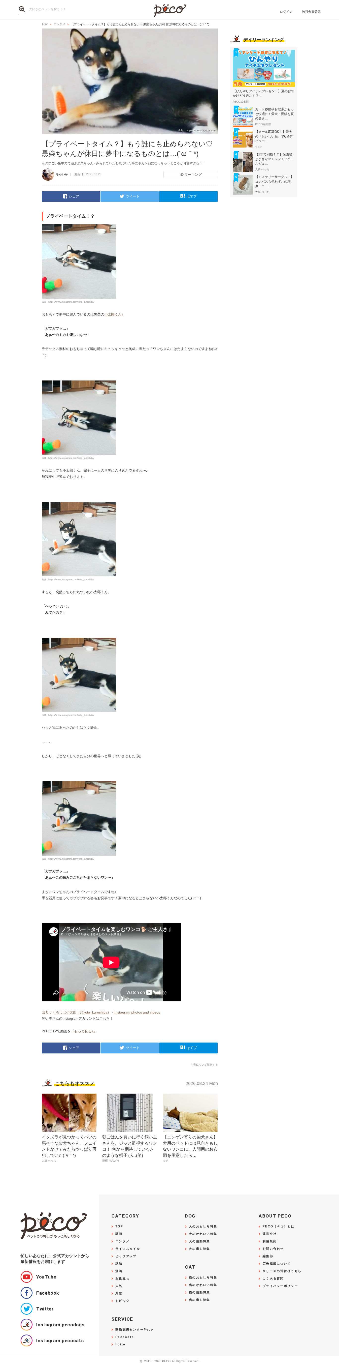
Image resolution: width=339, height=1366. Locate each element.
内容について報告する (204, 1064)
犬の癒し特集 (199, 1248)
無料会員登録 (311, 11)
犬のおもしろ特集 (203, 1226)
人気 (119, 1286)
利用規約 (270, 1241)
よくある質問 (273, 1278)
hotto (120, 1344)
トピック (122, 1301)
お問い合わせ (273, 1248)
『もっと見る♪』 (84, 1031)
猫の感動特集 (199, 1292)
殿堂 (119, 1293)
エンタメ (122, 1241)
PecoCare (124, 1337)
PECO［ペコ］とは (279, 1226)
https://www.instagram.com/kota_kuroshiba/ (71, 302)
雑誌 (119, 1263)
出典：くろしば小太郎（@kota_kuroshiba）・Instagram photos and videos (101, 1012)
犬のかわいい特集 (203, 1234)
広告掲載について (277, 1263)
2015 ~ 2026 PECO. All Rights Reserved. (169, 1361)
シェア (74, 196)
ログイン (286, 11)
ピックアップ (126, 1256)
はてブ (191, 196)
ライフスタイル (127, 1248)
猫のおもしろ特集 (203, 1277)
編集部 (268, 1256)
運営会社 (270, 1234)
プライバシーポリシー (280, 1286)
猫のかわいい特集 (203, 1285)
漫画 (119, 1271)
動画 (119, 1234)
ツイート (133, 196)
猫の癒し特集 (199, 1300)
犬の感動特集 (199, 1241)
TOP (119, 1226)
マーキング (193, 174)
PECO (169, 10)
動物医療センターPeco (134, 1329)
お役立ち (122, 1278)
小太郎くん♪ (113, 314)
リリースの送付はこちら (282, 1271)
